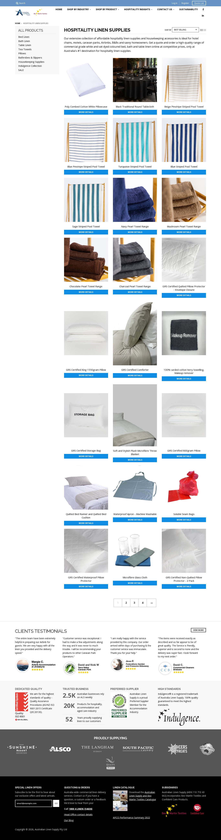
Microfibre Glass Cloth (135, 577)
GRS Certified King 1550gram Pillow (86, 369)
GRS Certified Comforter (135, 369)
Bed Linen (23, 36)
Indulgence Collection (30, 65)
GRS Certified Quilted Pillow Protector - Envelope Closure (184, 288)
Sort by (168, 30)
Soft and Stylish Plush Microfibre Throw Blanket (135, 452)
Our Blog (68, 820)
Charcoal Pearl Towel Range (135, 286)
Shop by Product (106, 9)
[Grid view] (201, 30)
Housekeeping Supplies (31, 61)
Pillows (22, 53)
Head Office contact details (78, 814)
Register (185, 3)
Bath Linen (24, 41)
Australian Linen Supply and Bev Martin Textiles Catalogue (142, 796)
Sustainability (188, 9)
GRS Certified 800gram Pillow (183, 450)
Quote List (199, 3)
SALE (21, 70)
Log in (174, 3)
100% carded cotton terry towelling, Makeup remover (184, 371)
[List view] (204, 30)
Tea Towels (25, 49)
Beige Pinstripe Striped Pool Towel (184, 106)
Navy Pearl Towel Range (135, 226)
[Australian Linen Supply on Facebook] (203, 9)
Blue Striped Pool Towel (184, 166)
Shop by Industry (78, 9)
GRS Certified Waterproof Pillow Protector (86, 579)
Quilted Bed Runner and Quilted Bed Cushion (86, 515)
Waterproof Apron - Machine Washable (135, 514)
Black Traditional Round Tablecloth (135, 106)
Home (58, 9)
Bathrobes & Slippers (30, 57)
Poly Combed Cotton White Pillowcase (86, 106)
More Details (86, 112)
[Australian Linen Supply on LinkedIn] (203, 15)
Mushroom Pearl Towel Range (184, 226)
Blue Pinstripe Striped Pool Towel (86, 166)
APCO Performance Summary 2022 (131, 817)
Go (56, 803)
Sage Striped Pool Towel (86, 226)
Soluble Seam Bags (183, 514)
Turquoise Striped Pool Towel (135, 166)
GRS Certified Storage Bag (86, 450)
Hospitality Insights (137, 9)
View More (198, 630)
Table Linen (24, 45)
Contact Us (164, 9)
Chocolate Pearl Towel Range (86, 286)
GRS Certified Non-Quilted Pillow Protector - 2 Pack (184, 579)
